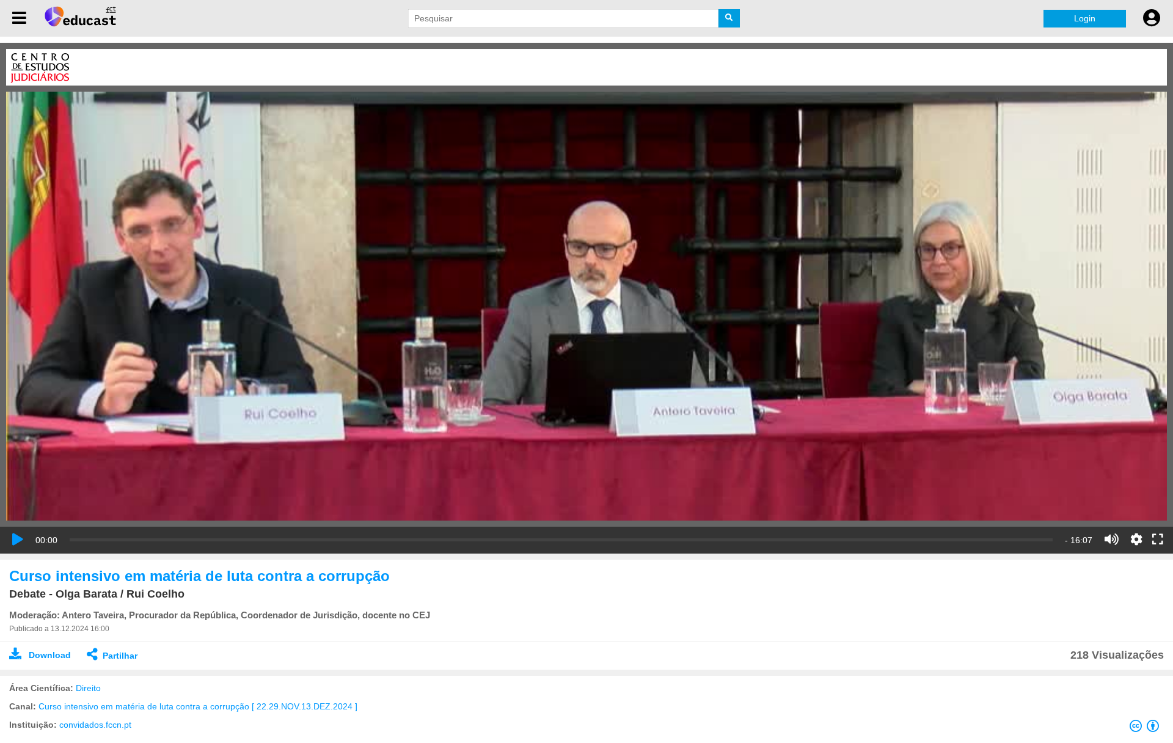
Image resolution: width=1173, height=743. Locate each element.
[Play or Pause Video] (17, 539)
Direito (88, 688)
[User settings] (1151, 18)
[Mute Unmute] (1112, 539)
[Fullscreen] (1158, 540)
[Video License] (1147, 728)
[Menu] (19, 18)
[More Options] (1136, 539)
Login (1084, 18)
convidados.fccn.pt (95, 725)
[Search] (729, 18)
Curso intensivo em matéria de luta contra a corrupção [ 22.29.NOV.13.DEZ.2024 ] (197, 706)
